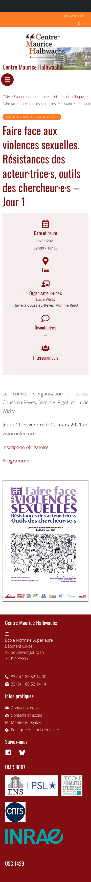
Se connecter (75, 15)
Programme (16, 460)
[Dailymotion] (8, 752)
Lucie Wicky (45, 299)
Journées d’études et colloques (31, 117)
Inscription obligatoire (25, 447)
